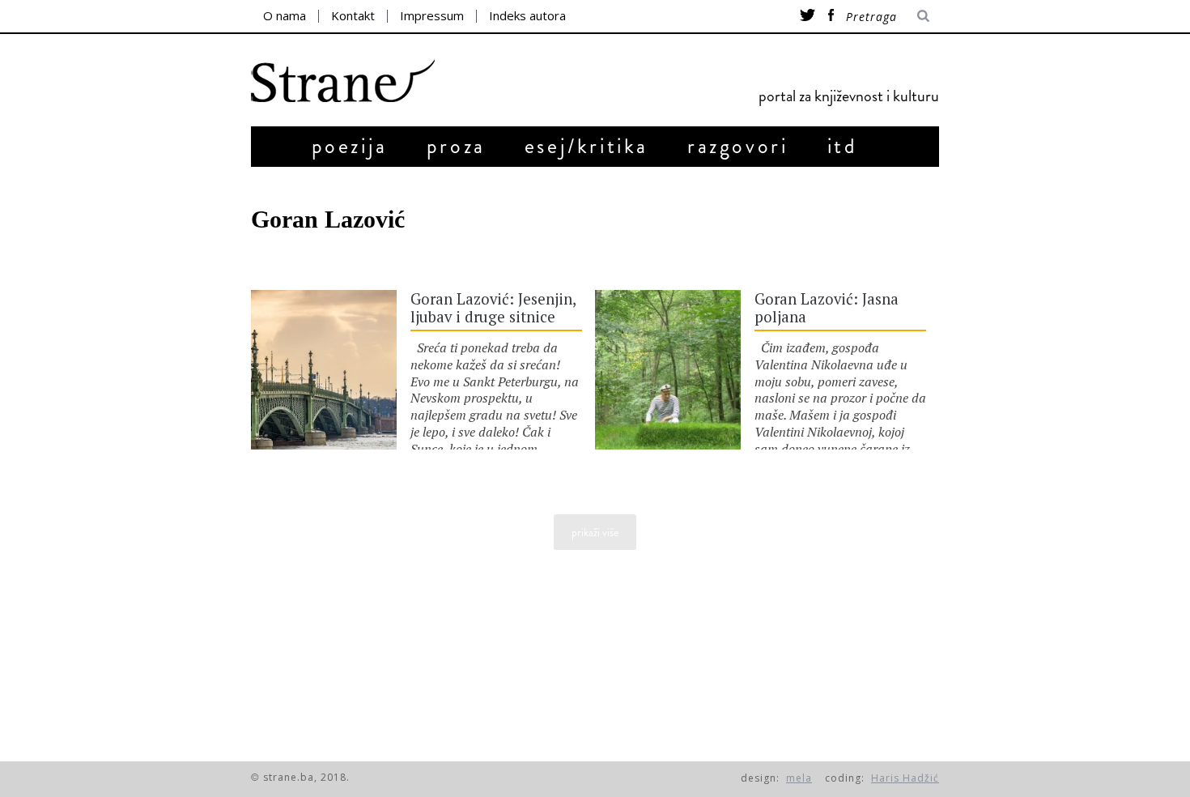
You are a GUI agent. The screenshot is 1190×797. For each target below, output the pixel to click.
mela (799, 778)
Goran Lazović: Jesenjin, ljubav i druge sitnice (493, 307)
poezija (350, 146)
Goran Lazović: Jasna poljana (826, 307)
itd (842, 146)
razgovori (737, 146)
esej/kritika (586, 146)
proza (456, 146)
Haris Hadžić (905, 778)
